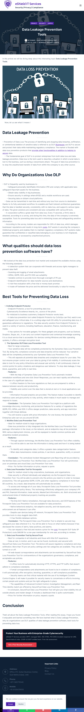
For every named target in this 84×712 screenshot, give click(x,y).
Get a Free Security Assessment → (21, 645)
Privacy (34, 23)
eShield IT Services (28, 4)
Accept (10, 704)
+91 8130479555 (17, 689)
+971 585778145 (17, 682)
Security (42, 23)
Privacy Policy (50, 668)
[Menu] (80, 5)
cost (56, 529)
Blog (46, 671)
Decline (21, 704)
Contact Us (49, 674)
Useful (50, 23)
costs (45, 227)
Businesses (60, 145)
